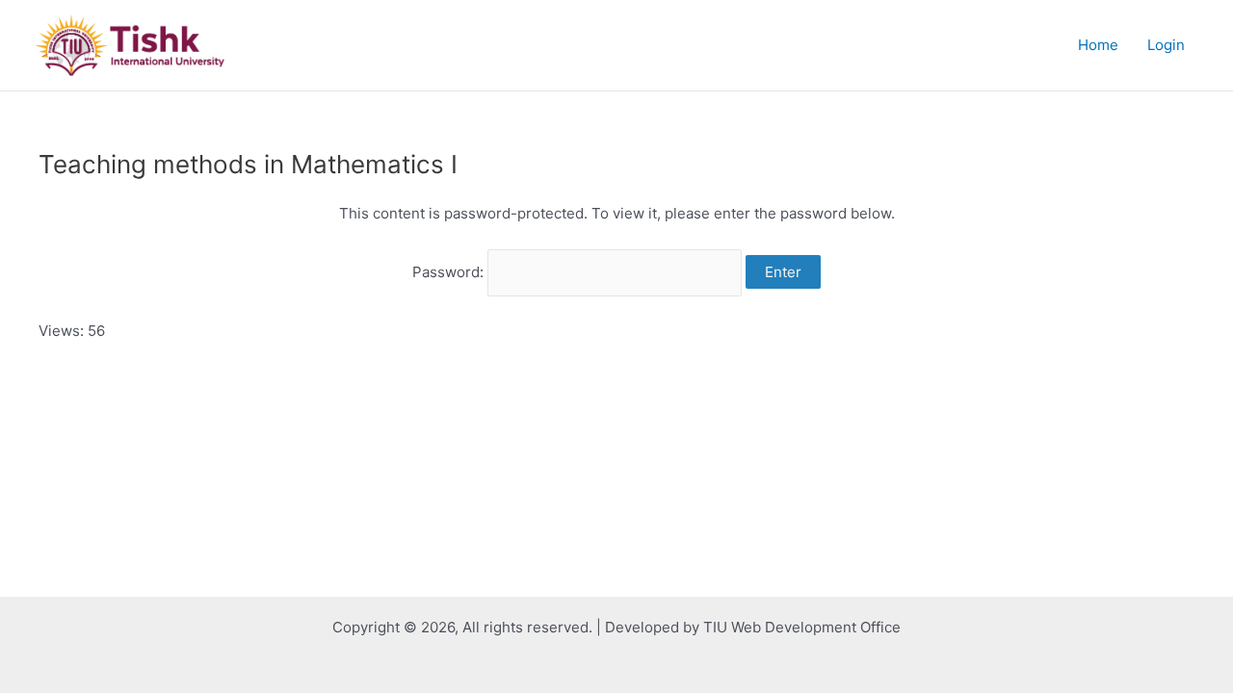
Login (1166, 45)
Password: (449, 272)
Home (1098, 45)
